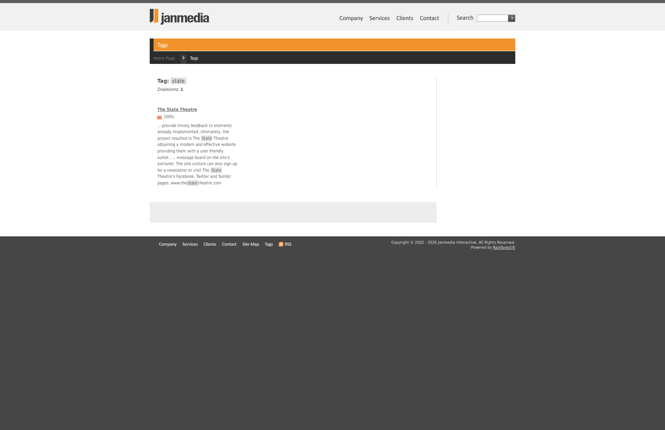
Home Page (164, 58)
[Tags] (269, 245)
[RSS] (285, 245)
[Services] (379, 22)
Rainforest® (504, 247)
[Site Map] (250, 245)
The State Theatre (177, 109)
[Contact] (429, 22)
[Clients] (405, 22)
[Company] (351, 22)
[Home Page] (179, 23)
